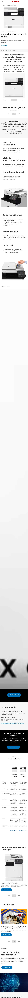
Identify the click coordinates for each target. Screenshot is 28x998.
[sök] (5, 2)
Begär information (13, 747)
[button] (4, 100)
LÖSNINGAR (3, 948)
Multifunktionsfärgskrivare (8, 31)
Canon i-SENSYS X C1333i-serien (8, 50)
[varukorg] (2, 2)
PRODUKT (14, 756)
